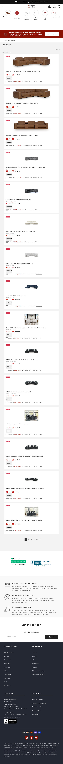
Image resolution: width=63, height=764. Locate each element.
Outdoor (6, 682)
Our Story (34, 656)
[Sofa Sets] (54, 14)
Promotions (35, 663)
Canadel (34, 652)
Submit (51, 637)
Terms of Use (25, 743)
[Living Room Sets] (26, 15)
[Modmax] (8, 14)
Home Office (7, 667)
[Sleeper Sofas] (45, 15)
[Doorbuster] (17, 14)
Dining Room (7, 660)
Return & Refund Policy (39, 703)
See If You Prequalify (52, 34)
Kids (5, 671)
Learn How (39, 81)
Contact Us (35, 714)
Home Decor (7, 663)
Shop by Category (9, 652)
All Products (7, 685)
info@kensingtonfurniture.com (17, 709)
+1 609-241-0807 (13, 706)
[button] (54, 6)
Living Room (7, 674)
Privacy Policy (36, 710)
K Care (34, 660)
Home (6, 40)
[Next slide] (59, 17)
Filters (56, 49)
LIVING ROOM (12, 40)
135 (37, 539)
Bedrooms (7, 656)
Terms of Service (37, 707)
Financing (34, 667)
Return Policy (14, 747)
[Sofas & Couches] (36, 15)
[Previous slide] (3, 17)
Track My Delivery (37, 699)
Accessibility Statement (38, 674)
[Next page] (39, 539)
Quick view (9, 78)
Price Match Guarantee (38, 671)
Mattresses (7, 678)
